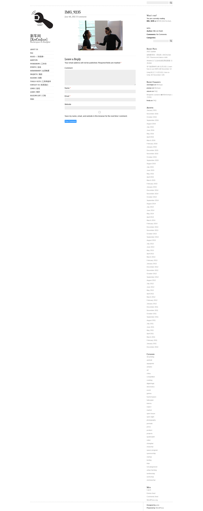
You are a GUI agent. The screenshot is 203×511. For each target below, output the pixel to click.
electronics (151, 387)
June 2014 (150, 210)
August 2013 (151, 240)
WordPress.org (152, 500)
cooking (149, 380)
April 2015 (150, 177)
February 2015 (152, 184)
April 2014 (150, 217)
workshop (150, 477)
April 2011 (150, 333)
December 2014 (152, 190)
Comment (69, 68)
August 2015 (151, 163)
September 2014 (153, 200)
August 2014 (151, 204)
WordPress (160, 508)
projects (149, 433)
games (149, 393)
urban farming (152, 470)
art (148, 370)
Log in (149, 490)
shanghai (150, 443)
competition (151, 377)
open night (150, 417)
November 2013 (152, 230)
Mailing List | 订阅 (38, 96)
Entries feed (151, 493)
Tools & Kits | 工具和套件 (40, 81)
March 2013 (151, 257)
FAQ (31, 53)
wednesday (151, 473)
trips (148, 463)
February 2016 (152, 144)
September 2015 (153, 160)
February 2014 (152, 223)
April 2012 (150, 294)
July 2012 (150, 283)
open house (151, 413)
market (149, 410)
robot (148, 440)
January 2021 (152, 110)
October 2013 (152, 234)
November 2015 (152, 154)
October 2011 (151, 314)
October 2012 (152, 273)
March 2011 (151, 337)
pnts (157, 505)
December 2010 (152, 347)
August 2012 (151, 280)
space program (152, 450)
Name (68, 88)
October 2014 (152, 197)
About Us (34, 49)
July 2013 (150, 244)
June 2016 (150, 130)
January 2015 (152, 187)
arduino (149, 367)
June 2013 (150, 247)
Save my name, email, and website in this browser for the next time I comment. (96, 116)
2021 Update (151, 51)
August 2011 (151, 320)
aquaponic (150, 363)
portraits (150, 423)
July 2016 (150, 127)
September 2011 (152, 317)
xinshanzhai (151, 480)
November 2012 (152, 270)
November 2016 (152, 114)
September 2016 (153, 120)
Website (68, 104)
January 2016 (152, 147)
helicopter (150, 400)
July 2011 (150, 323)
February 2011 (152, 340)
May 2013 (150, 250)
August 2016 (151, 124)
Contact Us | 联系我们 (39, 85)
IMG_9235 (73, 12)
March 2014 (151, 220)
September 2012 (153, 277)
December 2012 (152, 267)
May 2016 (150, 134)
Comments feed (152, 496)
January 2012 (152, 304)
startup (149, 457)
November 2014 (152, 194)
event (149, 390)
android (149, 360)
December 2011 (152, 307)
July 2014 (150, 207)
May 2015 (150, 174)
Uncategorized (152, 467)
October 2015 (152, 157)
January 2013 (152, 264)
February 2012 (152, 300)
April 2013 (150, 254)
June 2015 (150, 170)
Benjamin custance (153, 95)
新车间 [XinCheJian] (38, 37)
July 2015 (150, 167)
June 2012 (150, 287)
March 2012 (151, 297)
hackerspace (151, 397)
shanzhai (150, 447)
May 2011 (150, 330)
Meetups (33, 60)
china (149, 373)
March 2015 (151, 180)
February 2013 (152, 260)
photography (151, 420)
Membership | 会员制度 (39, 71)
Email (67, 96)
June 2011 (150, 327)
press (149, 427)
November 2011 (152, 310)
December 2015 (152, 150)
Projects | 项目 (36, 74)
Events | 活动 (35, 67)
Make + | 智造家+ (37, 57)
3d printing (150, 357)
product (149, 430)
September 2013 (153, 237)
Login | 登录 (35, 92)
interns (149, 403)
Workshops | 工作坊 (38, 64)
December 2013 (152, 227)
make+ (149, 407)
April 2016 (150, 137)
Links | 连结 (35, 88)
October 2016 (152, 117)
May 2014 (150, 213)
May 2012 (150, 290)
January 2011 (151, 343)
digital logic (150, 383)
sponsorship (151, 453)
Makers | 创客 (36, 78)
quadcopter (151, 437)
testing (149, 460)
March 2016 (151, 140)
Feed (32, 99)
